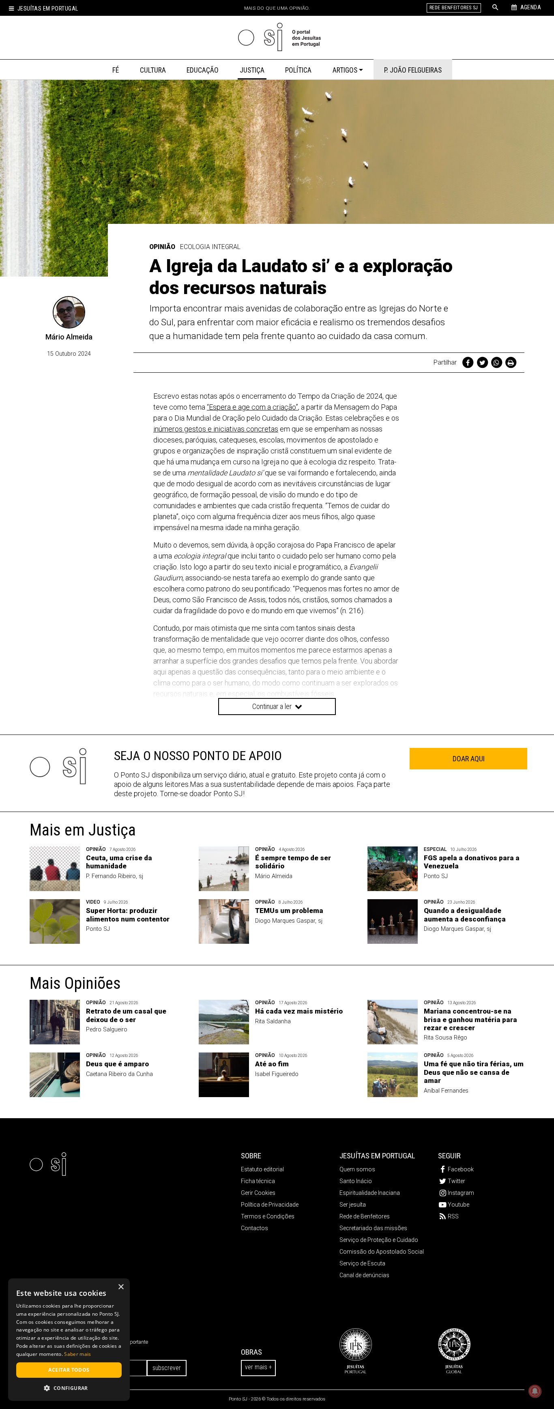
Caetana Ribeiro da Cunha (119, 1074)
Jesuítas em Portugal (47, 8)
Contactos (254, 1228)
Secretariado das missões (373, 1228)
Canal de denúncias (364, 1275)
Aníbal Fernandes (446, 1090)
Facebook (461, 1169)
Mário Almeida (68, 337)
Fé (115, 70)
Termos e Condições (267, 1216)
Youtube (458, 1204)
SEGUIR (449, 1155)
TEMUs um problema (289, 910)
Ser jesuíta (352, 1204)
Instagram (461, 1193)
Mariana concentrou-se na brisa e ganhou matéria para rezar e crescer (470, 1019)
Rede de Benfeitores (364, 1216)
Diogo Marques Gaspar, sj (288, 920)
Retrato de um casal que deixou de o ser (126, 1015)
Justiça (252, 70)
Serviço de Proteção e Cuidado (378, 1240)
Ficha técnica (258, 1181)
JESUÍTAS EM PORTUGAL (377, 1155)
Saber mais (77, 1354)
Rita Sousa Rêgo (445, 1037)
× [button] (121, 1287)
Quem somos (357, 1169)
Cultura (153, 70)
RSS (453, 1216)
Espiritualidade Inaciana (369, 1193)
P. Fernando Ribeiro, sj (114, 876)
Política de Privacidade (269, 1204)
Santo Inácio (355, 1181)
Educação (203, 70)
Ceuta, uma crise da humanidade (119, 862)
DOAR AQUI (469, 758)
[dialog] (69, 1339)
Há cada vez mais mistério (299, 1011)
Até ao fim (272, 1064)
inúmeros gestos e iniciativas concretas (215, 429)
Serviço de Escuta (362, 1263)
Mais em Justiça (83, 830)
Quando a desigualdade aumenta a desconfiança (465, 914)
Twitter (456, 1181)
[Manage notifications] (534, 1391)
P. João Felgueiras (413, 70)
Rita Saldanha (273, 1021)
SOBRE (251, 1155)
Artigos (345, 70)
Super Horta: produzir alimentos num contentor (128, 914)
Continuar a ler (272, 706)
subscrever (166, 1368)
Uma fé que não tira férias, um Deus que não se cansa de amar (474, 1072)
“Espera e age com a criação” (252, 407)
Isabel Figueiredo (276, 1074)
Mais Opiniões (75, 983)
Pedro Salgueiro (106, 1029)
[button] (69, 1388)
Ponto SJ (436, 876)
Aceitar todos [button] (68, 1369)
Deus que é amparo (117, 1064)
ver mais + (258, 1367)
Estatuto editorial (262, 1169)
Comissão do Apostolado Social (381, 1251)
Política (298, 70)
